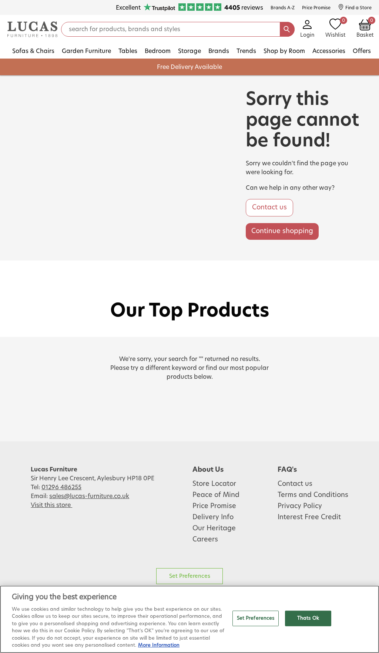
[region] (189, 619)
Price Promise (214, 506)
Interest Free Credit (309, 517)
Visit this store (51, 505)
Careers (205, 539)
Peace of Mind (215, 495)
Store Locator (214, 484)
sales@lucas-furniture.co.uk (89, 496)
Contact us (269, 207)
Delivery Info (213, 517)
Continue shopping (282, 231)
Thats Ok (308, 618)
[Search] (287, 29)
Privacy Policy (300, 506)
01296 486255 (61, 487)
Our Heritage (214, 528)
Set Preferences (189, 576)
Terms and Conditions (313, 495)
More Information (159, 645)
